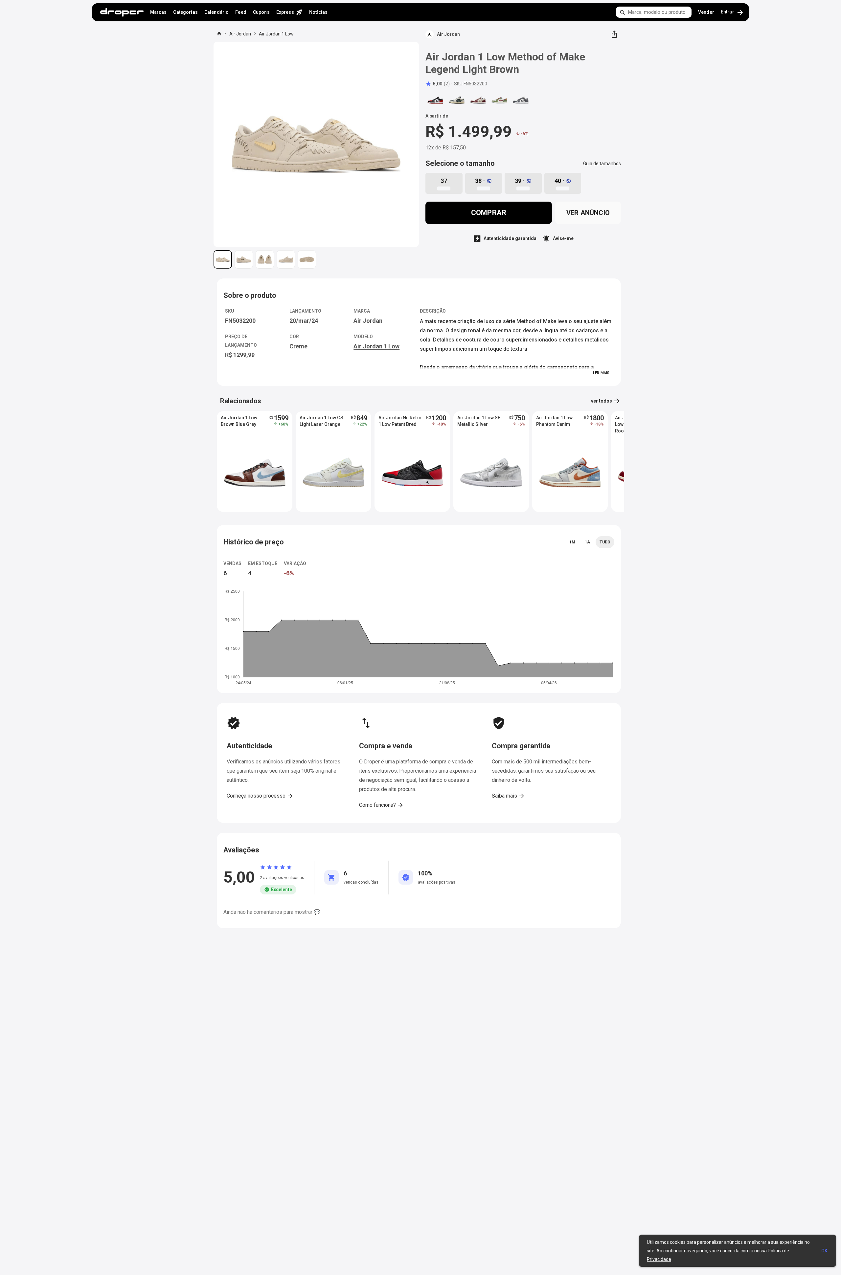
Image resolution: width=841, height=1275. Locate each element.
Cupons (261, 12)
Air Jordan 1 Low (276, 33)
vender (706, 12)
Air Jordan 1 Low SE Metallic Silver (478, 421)
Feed (240, 12)
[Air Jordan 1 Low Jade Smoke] (456, 100)
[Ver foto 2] (244, 259)
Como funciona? (381, 805)
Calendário (216, 12)
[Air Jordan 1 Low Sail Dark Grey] (521, 100)
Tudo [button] (605, 542)
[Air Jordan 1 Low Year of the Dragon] (478, 100)
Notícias (318, 12)
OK (824, 1250)
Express (289, 12)
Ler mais (601, 373)
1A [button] (587, 542)
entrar (732, 12)
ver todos (606, 401)
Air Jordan (240, 33)
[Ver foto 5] (307, 259)
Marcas (158, 12)
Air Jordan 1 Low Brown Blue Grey (239, 421)
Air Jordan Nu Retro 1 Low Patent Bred (399, 421)
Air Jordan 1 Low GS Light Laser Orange (321, 421)
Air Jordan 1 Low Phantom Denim (554, 421)
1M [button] (572, 542)
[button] (437, 84)
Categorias (185, 12)
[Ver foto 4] (286, 259)
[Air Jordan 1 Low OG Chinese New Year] (499, 100)
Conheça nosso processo (260, 796)
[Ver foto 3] (265, 259)
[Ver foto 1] (223, 259)
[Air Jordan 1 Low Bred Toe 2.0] (435, 100)
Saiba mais (508, 796)
